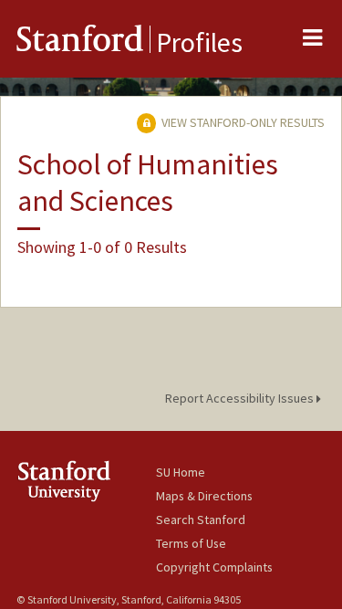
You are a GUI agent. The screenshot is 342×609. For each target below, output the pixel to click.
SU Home (180, 472)
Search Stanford (200, 519)
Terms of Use (191, 543)
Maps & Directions (204, 496)
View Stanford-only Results (242, 122)
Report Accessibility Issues (240, 398)
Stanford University (86, 480)
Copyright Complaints (214, 567)
